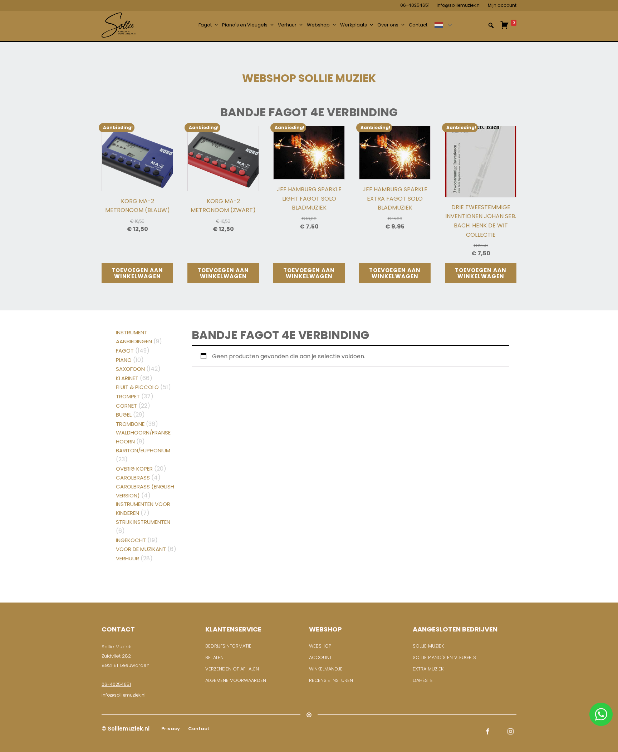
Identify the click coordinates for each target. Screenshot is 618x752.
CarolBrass (133, 477)
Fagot (205, 24)
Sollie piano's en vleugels (444, 657)
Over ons (387, 24)
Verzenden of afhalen (232, 668)
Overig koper (134, 468)
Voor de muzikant (141, 549)
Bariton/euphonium (143, 450)
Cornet (126, 405)
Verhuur (287, 24)
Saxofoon (130, 369)
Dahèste (423, 680)
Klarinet (127, 378)
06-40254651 (415, 5)
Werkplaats (353, 24)
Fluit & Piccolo (137, 387)
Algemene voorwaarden (235, 680)
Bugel (124, 414)
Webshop (318, 24)
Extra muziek (428, 668)
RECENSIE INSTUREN (331, 680)
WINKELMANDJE (326, 668)
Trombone (130, 424)
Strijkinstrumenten (143, 522)
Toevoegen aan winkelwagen (137, 273)
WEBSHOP (320, 646)
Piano (124, 360)
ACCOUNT (320, 657)
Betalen (214, 657)
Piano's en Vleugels (245, 24)
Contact (418, 24)
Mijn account (502, 5)
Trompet (128, 396)
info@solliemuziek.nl (124, 695)
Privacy (170, 728)
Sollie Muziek (428, 646)
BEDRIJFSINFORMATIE (228, 646)
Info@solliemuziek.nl (459, 5)
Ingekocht (131, 540)
